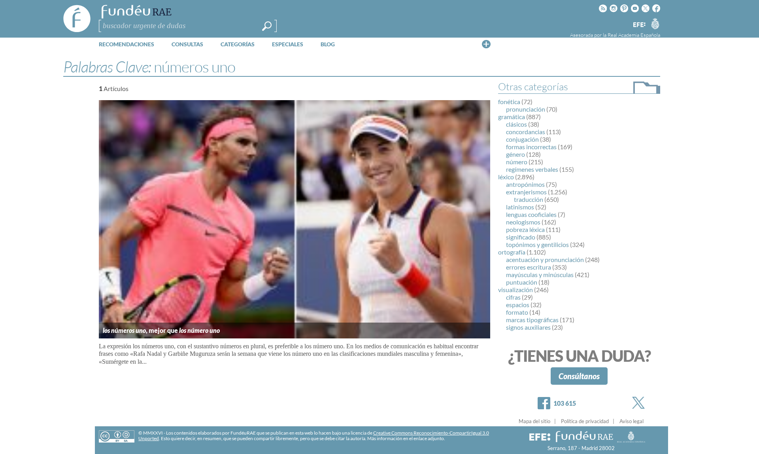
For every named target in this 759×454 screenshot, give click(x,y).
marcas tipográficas (532, 319)
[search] (267, 26)
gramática (511, 116)
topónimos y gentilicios (537, 244)
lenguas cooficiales (531, 214)
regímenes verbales (532, 169)
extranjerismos (526, 192)
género (515, 154)
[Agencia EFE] (639, 25)
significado (520, 237)
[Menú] (486, 44)
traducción (528, 199)
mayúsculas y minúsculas (540, 274)
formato (517, 312)
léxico (506, 176)
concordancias (525, 131)
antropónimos (525, 184)
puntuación (521, 282)
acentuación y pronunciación (545, 259)
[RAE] (655, 23)
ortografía (511, 252)
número (516, 161)
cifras (513, 297)
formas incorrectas (531, 146)
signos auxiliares (528, 327)
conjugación (522, 139)
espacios (517, 304)
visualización (515, 289)
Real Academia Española (634, 35)
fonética (509, 101)
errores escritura (528, 267)
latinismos (520, 207)
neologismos (523, 222)
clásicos (516, 124)
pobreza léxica (525, 229)
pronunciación (525, 109)
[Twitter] (640, 403)
